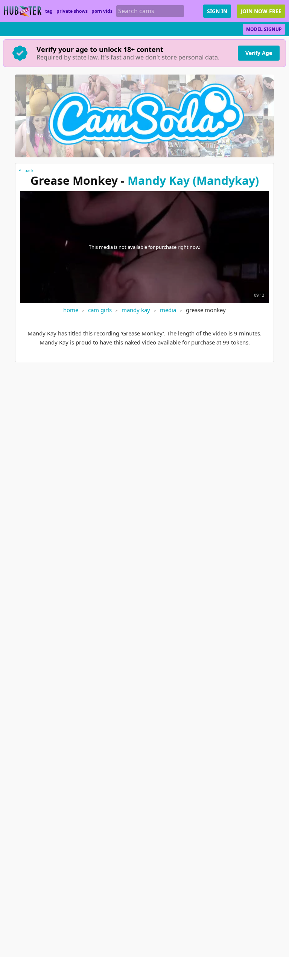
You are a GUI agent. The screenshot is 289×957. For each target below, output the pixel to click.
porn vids (102, 11)
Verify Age (258, 52)
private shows (72, 11)
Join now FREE (260, 11)
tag (49, 11)
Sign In (217, 11)
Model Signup (264, 29)
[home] (22, 11)
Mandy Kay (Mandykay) (193, 180)
